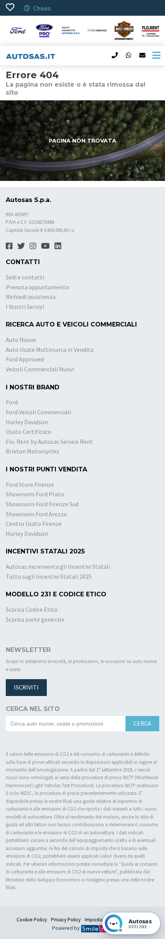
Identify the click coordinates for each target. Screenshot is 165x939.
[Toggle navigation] (156, 55)
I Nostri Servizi (25, 306)
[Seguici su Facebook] (9, 246)
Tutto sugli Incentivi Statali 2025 (49, 576)
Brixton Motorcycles (32, 451)
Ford (12, 402)
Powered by (66, 928)
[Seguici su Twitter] (21, 246)
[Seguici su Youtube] (45, 246)
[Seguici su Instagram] (33, 246)
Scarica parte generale (35, 619)
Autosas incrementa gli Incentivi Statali (58, 566)
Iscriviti (26, 687)
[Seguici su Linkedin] (57, 246)
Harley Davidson (27, 422)
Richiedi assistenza (31, 296)
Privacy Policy (66, 919)
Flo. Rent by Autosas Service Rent (49, 441)
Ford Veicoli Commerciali (38, 412)
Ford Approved (25, 359)
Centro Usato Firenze (34, 523)
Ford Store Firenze (30, 484)
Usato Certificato (28, 431)
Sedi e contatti (25, 277)
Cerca (142, 723)
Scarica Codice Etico (32, 609)
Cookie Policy (31, 919)
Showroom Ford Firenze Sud (42, 504)
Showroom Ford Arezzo (36, 514)
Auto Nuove (21, 339)
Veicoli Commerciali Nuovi (40, 369)
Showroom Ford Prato (35, 494)
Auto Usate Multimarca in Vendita (50, 349)
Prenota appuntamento (37, 287)
